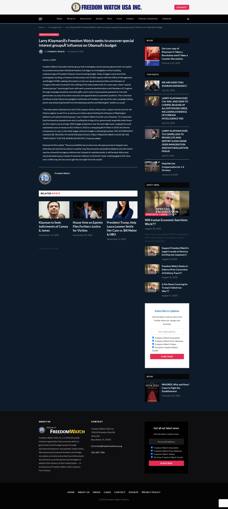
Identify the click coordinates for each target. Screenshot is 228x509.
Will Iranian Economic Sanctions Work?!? (166, 222)
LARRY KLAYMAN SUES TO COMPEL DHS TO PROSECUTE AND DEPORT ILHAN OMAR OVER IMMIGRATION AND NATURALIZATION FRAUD (175, 141)
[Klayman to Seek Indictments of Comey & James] (54, 210)
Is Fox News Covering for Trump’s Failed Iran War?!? (175, 287)
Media (97, 492)
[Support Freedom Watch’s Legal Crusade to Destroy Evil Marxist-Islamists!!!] (153, 251)
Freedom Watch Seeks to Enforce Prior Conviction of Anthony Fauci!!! (175, 269)
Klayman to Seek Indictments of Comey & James (53, 226)
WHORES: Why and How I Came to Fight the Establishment (175, 388)
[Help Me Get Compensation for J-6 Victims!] (153, 167)
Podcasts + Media (156, 214)
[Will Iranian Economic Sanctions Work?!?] (167, 203)
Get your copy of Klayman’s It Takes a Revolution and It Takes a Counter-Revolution (175, 53)
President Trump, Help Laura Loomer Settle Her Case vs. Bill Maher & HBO (122, 228)
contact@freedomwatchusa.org (108, 446)
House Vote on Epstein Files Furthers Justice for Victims (88, 226)
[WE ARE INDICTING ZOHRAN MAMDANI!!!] (153, 86)
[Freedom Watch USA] (106, 7)
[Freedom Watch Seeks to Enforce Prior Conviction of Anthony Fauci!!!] (153, 269)
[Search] (188, 19)
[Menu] (40, 19)
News (109, 19)
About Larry (85, 19)
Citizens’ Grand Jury (148, 19)
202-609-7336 (98, 452)
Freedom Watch (56, 51)
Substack (166, 19)
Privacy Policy (151, 492)
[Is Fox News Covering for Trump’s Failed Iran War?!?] (153, 287)
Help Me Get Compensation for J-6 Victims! (173, 167)
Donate (182, 7)
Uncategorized (49, 34)
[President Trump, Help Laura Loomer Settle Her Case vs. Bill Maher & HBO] (122, 210)
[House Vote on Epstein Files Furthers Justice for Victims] (88, 210)
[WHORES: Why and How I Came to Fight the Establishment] (152, 392)
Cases (119, 19)
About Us (71, 19)
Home (59, 19)
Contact (130, 19)
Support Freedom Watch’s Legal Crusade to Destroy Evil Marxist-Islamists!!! (175, 251)
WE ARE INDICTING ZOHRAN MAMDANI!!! (174, 84)
